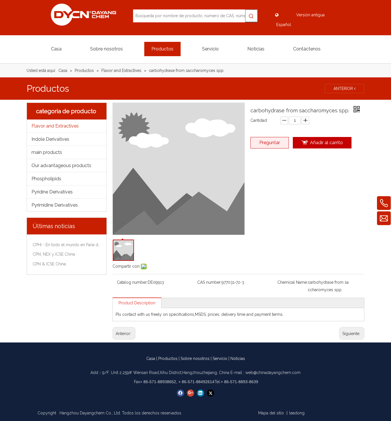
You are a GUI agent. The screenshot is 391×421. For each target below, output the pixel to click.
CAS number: (209, 282)
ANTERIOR (343, 88)
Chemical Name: (292, 282)
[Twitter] (210, 393)
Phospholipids (46, 178)
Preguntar (269, 142)
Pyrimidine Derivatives (54, 205)
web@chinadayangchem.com (273, 372)
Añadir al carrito (326, 142)
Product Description (137, 303)
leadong (297, 413)
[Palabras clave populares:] (251, 15)
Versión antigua (310, 15)
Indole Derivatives (50, 139)
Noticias (237, 358)
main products (46, 152)
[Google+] (190, 393)
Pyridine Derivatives (52, 192)
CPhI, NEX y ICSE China (54, 254)
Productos (167, 358)
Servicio (220, 358)
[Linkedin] (200, 393)
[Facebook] (180, 393)
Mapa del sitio (271, 413)
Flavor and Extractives (55, 126)
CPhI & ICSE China (49, 264)
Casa (150, 358)
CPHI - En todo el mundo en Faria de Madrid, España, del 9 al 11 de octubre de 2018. (67, 244)
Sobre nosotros (195, 358)
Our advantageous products (61, 165)
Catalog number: (132, 282)
